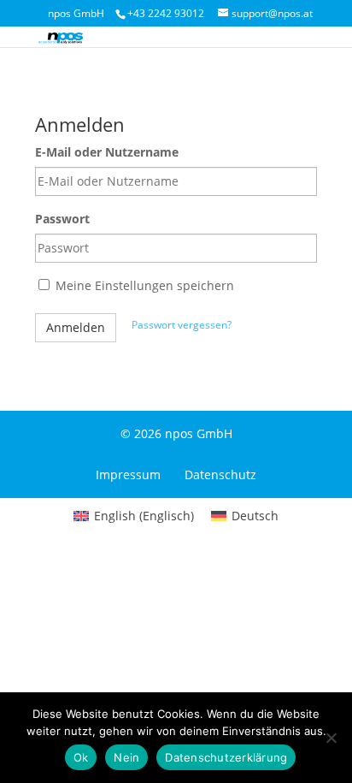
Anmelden (75, 327)
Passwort (62, 219)
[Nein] (330, 737)
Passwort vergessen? (182, 324)
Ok (81, 757)
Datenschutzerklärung (226, 757)
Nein (126, 757)
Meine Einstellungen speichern (143, 285)
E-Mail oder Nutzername (107, 152)
